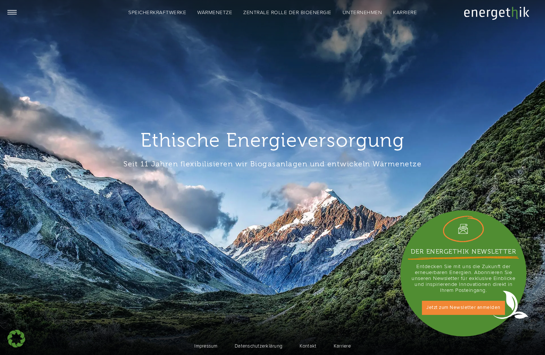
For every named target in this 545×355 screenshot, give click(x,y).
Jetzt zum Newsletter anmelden (463, 307)
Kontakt (308, 346)
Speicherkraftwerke (157, 12)
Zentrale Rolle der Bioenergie (287, 12)
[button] (16, 338)
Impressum (205, 346)
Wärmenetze (214, 12)
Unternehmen (362, 12)
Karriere (405, 12)
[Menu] (11, 11)
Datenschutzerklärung (258, 346)
